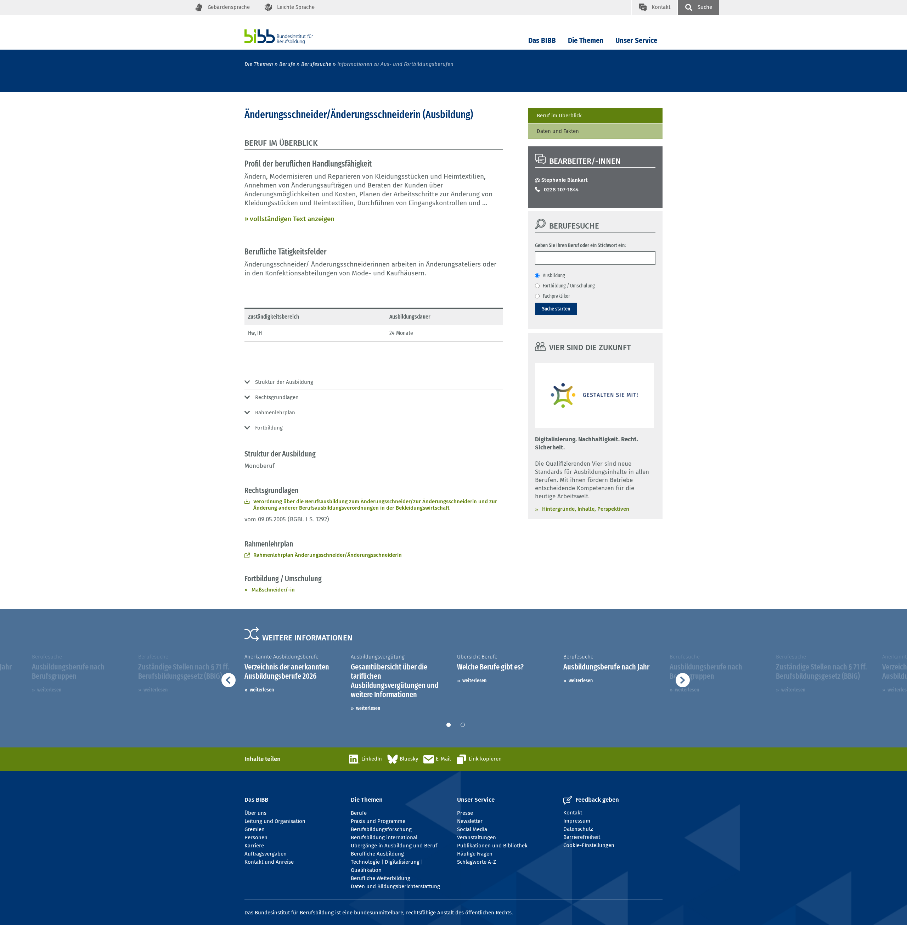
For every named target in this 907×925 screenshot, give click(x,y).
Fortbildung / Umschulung (569, 285)
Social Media (472, 829)
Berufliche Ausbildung (377, 854)
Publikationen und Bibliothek (492, 845)
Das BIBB (542, 41)
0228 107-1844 (561, 189)
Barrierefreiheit (581, 837)
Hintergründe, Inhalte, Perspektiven (585, 509)
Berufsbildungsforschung (381, 829)
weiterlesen (262, 689)
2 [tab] (463, 725)
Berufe (287, 64)
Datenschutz (578, 829)
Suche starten (556, 308)
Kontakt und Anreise (269, 862)
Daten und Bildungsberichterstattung (395, 886)
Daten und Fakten (558, 131)
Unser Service (636, 41)
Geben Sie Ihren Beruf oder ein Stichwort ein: (580, 245)
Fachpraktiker (556, 296)
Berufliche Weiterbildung (380, 878)
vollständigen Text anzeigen (292, 219)
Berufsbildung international (384, 837)
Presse (465, 813)
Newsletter (470, 821)
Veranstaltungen (476, 837)
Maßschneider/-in (273, 590)
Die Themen (585, 41)
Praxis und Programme (378, 821)
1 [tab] (448, 725)
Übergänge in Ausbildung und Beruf (394, 845)
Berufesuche (316, 64)
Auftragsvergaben (265, 854)
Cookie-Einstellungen (588, 845)
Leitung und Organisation (274, 821)
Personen (255, 837)
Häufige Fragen (474, 854)
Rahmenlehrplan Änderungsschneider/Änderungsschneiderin (327, 555)
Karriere (254, 845)
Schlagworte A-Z (476, 862)
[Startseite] (289, 36)
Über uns (255, 813)
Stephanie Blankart (564, 180)
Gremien (254, 829)
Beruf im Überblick (559, 115)
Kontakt (572, 812)
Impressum (576, 821)
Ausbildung (554, 275)
